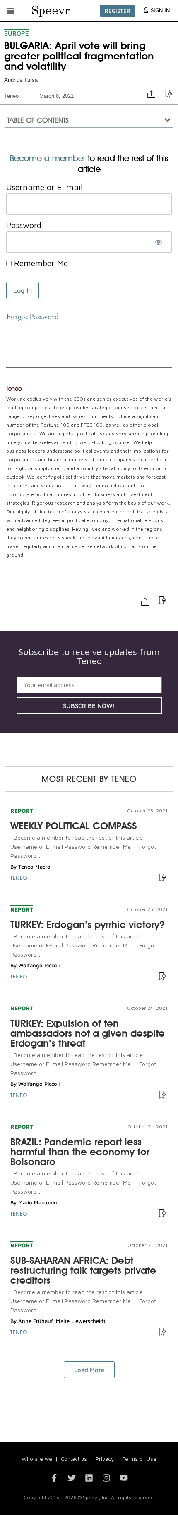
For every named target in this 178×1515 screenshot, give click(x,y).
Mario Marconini (38, 1202)
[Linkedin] (89, 1478)
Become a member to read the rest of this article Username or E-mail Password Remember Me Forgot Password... (83, 846)
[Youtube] (124, 1478)
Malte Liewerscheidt (81, 1321)
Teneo (11, 96)
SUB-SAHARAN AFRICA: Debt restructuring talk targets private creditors (83, 1270)
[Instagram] (106, 1478)
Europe (16, 33)
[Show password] (158, 242)
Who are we (37, 1459)
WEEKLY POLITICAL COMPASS (73, 826)
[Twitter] (71, 1478)
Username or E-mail (44, 187)
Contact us (74, 1459)
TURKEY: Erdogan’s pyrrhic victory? (87, 925)
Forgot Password (32, 317)
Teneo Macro (34, 866)
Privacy (105, 1459)
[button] (10, 11)
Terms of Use (139, 1459)
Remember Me (40, 263)
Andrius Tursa (21, 80)
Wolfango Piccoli (39, 965)
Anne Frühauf (35, 1321)
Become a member (47, 158)
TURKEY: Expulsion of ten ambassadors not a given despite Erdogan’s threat (87, 1033)
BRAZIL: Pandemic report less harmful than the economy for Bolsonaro (79, 1152)
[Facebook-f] (54, 1478)
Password (23, 225)
